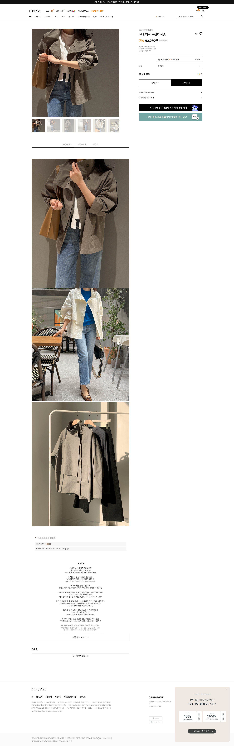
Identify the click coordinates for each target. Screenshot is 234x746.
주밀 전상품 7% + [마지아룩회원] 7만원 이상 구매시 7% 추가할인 (117, 2)
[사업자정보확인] (58, 708)
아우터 (37, 16)
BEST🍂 (49, 11)
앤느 (95, 16)
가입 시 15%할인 (203, 7)
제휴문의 (83, 697)
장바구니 (155, 83)
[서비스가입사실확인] (105, 738)
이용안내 (48, 697)
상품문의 (95, 144)
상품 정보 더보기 (79, 637)
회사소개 (39, 697)
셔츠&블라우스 (84, 16)
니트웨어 (47, 16)
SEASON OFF (97, 11)
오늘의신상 (60, 11)
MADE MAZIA (83, 11)
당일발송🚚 (71, 11)
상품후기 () (82, 144)
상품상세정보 (67, 144)
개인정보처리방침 (70, 697)
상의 (56, 16)
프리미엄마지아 (106, 16)
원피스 (71, 16)
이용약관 (58, 697)
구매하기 (186, 83)
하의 (63, 16)
